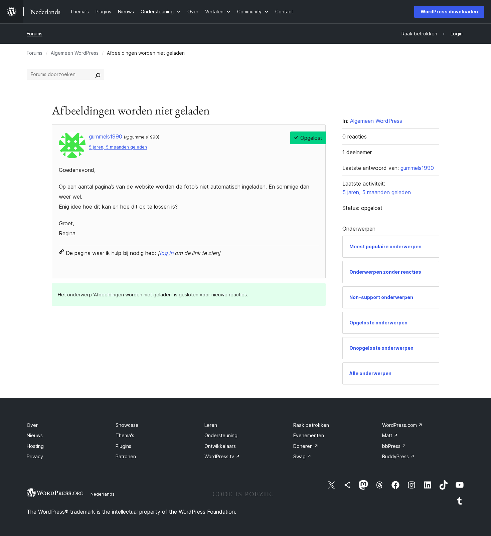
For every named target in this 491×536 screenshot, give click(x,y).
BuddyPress (398, 456)
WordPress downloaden (449, 11)
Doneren (305, 446)
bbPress (394, 446)
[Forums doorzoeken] (98, 74)
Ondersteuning (220, 435)
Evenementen (308, 435)
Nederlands (103, 494)
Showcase (127, 425)
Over (32, 425)
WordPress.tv (222, 456)
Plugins (123, 446)
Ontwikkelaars (220, 446)
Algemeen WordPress (75, 53)
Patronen (126, 456)
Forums (34, 33)
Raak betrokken (311, 425)
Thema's (125, 435)
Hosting (35, 446)
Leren (210, 425)
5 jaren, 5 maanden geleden (118, 147)
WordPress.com (402, 425)
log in (166, 253)
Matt (390, 435)
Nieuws (35, 435)
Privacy (35, 456)
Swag (302, 456)
